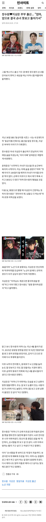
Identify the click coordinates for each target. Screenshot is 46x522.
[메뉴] (3, 3)
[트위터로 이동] (25, 502)
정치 (39, 8)
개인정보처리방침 (11, 511)
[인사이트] (23, 2)
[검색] (43, 3)
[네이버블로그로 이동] (40, 502)
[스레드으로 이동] (35, 502)
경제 (3, 8)
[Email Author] (17, 474)
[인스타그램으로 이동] (30, 502)
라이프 (11, 8)
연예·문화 (30, 8)
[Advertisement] (23, 108)
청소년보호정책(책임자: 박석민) (30, 511)
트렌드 (20, 8)
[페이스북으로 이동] (21, 502)
